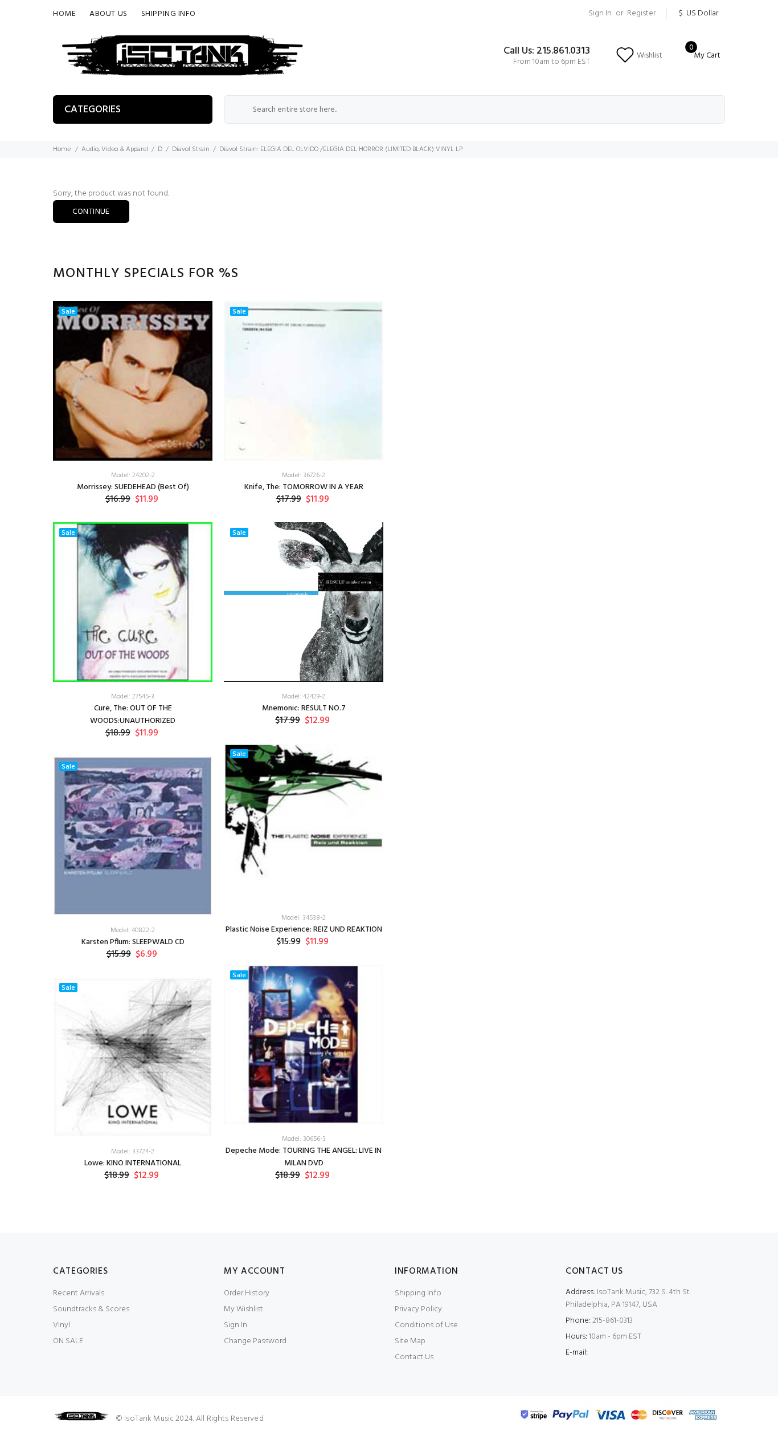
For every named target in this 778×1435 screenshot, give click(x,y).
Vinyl (61, 1325)
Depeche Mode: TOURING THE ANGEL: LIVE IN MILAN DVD (304, 1157)
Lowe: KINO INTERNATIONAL (132, 1163)
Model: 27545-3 (132, 696)
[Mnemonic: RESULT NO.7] (303, 602)
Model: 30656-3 (304, 1139)
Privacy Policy (418, 1309)
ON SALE (68, 1341)
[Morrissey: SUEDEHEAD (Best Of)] (132, 381)
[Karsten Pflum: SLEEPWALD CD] (132, 836)
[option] (132, 749)
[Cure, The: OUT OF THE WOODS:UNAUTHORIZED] (132, 602)
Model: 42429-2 (303, 696)
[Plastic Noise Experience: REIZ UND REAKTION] (303, 823)
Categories (92, 109)
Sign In (600, 13)
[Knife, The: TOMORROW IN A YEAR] (303, 381)
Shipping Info (168, 14)
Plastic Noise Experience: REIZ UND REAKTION (304, 929)
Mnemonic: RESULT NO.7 (304, 708)
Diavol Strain (191, 149)
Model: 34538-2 (303, 918)
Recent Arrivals (78, 1293)
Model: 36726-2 (303, 475)
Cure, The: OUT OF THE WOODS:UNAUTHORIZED (132, 714)
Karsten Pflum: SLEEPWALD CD (133, 942)
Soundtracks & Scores (91, 1309)
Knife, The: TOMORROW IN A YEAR (303, 487)
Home (64, 14)
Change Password (255, 1341)
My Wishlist (243, 1309)
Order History (246, 1293)
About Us (108, 14)
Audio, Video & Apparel (114, 149)
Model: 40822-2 (132, 930)
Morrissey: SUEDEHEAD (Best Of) (133, 487)
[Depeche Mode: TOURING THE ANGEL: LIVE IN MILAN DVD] (303, 1044)
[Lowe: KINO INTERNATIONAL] (132, 1057)
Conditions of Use (426, 1325)
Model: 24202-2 (133, 475)
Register (641, 13)
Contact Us (414, 1357)
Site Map (410, 1341)
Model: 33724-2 (132, 1151)
